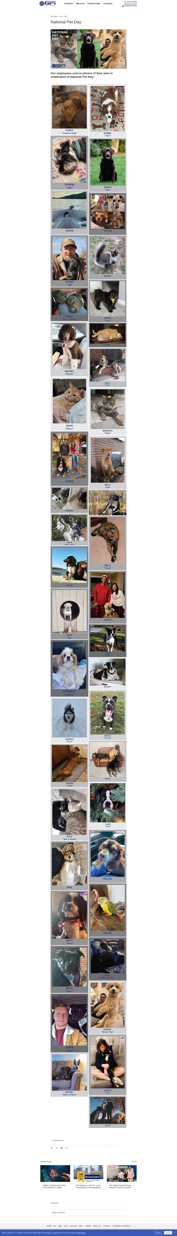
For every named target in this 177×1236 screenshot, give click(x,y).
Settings (158, 1233)
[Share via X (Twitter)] (57, 1148)
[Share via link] (67, 1148)
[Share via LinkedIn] (62, 1148)
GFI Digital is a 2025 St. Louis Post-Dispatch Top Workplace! (88, 1186)
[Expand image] (69, 109)
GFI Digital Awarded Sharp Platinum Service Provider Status (120, 1186)
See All (134, 1161)
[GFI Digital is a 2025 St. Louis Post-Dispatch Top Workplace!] (88, 1173)
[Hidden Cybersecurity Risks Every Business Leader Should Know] (55, 1173)
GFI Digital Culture (58, 1140)
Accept (168, 1233)
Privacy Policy (81, 1233)
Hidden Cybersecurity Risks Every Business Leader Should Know (54, 1186)
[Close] (174, 1232)
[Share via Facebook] (52, 1148)
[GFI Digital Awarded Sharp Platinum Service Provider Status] (122, 1173)
